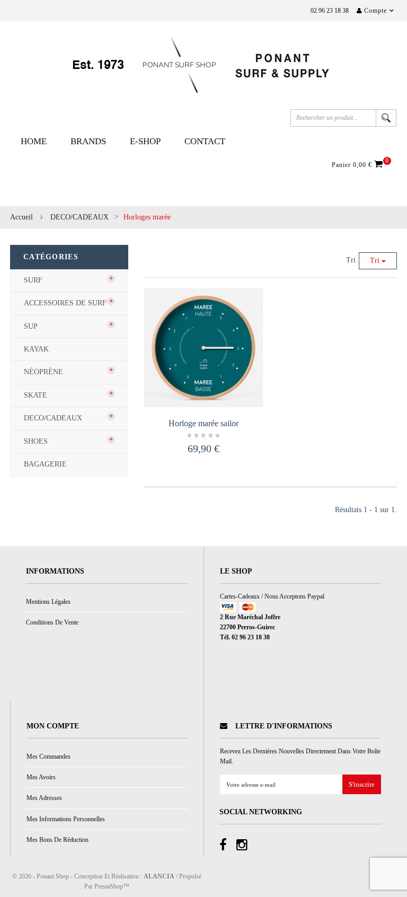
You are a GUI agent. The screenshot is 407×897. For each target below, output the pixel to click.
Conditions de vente (52, 622)
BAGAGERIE (45, 464)
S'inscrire (362, 784)
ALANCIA (159, 876)
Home (34, 141)
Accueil (21, 217)
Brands (88, 141)
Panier (359, 164)
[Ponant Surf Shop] (203, 65)
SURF (33, 280)
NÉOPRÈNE (43, 372)
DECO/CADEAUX (79, 217)
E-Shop (145, 141)
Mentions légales (48, 601)
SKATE (35, 395)
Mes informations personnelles (65, 819)
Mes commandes (48, 756)
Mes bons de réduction (57, 839)
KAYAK (36, 349)
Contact (204, 141)
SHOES (36, 441)
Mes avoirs (41, 777)
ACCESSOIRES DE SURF (65, 303)
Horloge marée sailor (203, 423)
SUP (31, 326)
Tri (351, 260)
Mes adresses (44, 798)
